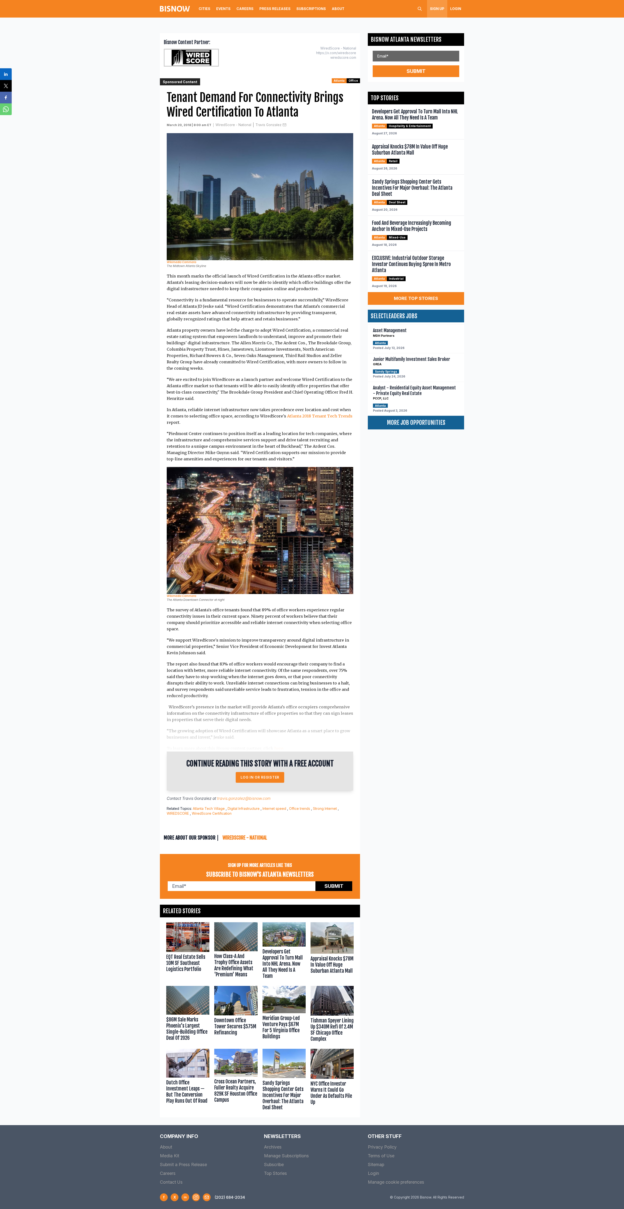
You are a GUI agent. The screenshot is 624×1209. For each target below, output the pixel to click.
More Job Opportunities (416, 422)
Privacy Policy (382, 1147)
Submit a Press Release (183, 1164)
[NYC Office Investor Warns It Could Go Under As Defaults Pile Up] (332, 1080)
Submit (333, 886)
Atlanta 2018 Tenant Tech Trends (319, 416)
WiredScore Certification (212, 813)
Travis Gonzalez (268, 125)
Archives (273, 1147)
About (338, 9)
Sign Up (437, 9)
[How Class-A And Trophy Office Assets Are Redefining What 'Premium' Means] (236, 951)
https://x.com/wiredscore (336, 53)
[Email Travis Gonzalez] (284, 124)
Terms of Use (381, 1155)
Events (223, 9)
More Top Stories (416, 298)
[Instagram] (196, 1197)
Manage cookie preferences (396, 1182)
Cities (204, 9)
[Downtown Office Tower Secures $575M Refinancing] (236, 1014)
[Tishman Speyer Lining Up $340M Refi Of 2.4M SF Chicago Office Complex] (332, 1014)
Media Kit (169, 1155)
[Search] (419, 9)
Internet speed (274, 808)
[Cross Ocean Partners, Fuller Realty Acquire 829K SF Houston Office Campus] (236, 1080)
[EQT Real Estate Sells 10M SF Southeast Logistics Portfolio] (188, 951)
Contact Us (171, 1182)
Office (353, 80)
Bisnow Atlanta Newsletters (406, 39)
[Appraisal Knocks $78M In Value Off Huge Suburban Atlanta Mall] (332, 951)
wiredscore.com (343, 57)
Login (455, 9)
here (278, 748)
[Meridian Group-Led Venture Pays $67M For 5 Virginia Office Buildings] (284, 1014)
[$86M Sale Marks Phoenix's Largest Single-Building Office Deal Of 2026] (188, 1014)
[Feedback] (207, 1197)
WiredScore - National (233, 125)
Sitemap (376, 1164)
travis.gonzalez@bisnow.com (244, 798)
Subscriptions (311, 9)
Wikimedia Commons (181, 262)
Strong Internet (325, 808)
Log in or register (260, 777)
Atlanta (339, 80)
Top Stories (275, 1173)
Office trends (299, 808)
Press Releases (275, 9)
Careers (245, 9)
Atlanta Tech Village (209, 808)
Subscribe (274, 1164)
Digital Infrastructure (244, 808)
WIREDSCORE (178, 813)
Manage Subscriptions (286, 1155)
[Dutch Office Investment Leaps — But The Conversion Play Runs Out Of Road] (188, 1080)
